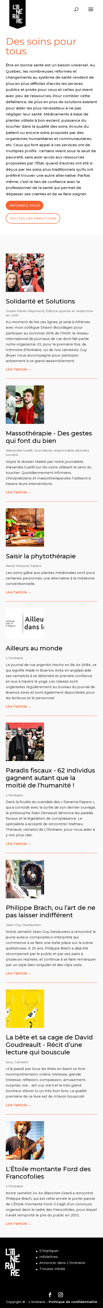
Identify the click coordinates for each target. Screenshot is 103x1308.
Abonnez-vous (24, 205)
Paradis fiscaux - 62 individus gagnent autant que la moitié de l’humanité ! (50, 778)
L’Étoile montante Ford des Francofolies (48, 1172)
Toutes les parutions (33, 218)
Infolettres (48, 1257)
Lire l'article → (19, 369)
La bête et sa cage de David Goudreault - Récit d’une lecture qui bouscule (49, 1044)
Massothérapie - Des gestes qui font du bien (49, 437)
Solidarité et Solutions (40, 301)
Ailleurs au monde (34, 648)
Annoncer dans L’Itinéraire (62, 1263)
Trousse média (52, 1269)
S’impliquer (49, 1251)
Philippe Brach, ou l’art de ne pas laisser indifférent (50, 911)
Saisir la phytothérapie (41, 556)
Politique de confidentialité (73, 1302)
